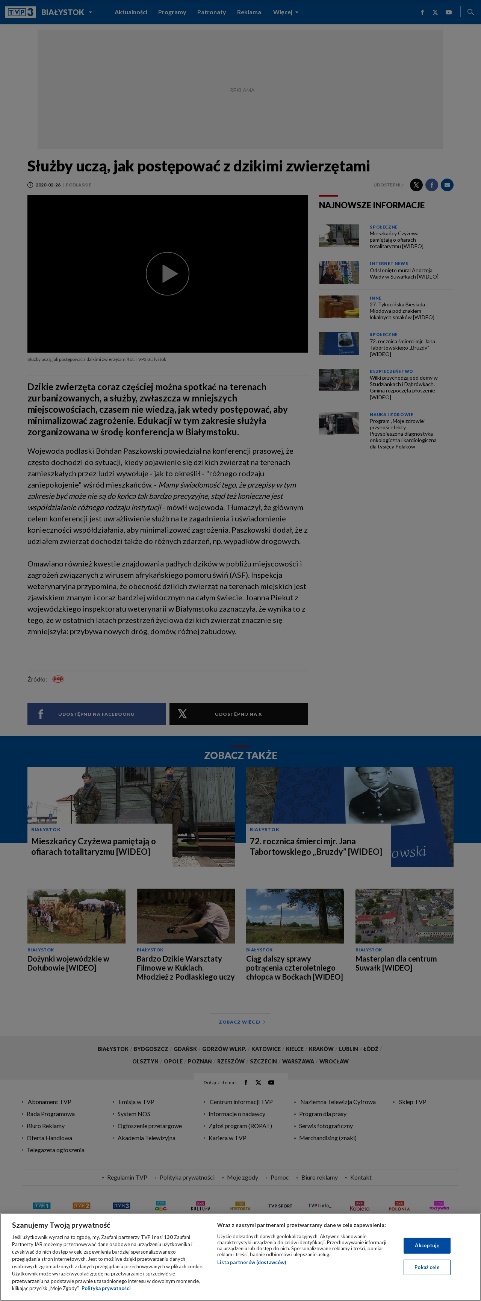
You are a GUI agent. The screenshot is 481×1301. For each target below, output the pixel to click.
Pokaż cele (427, 1267)
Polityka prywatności (106, 1288)
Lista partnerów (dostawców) (251, 1262)
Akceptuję (427, 1245)
